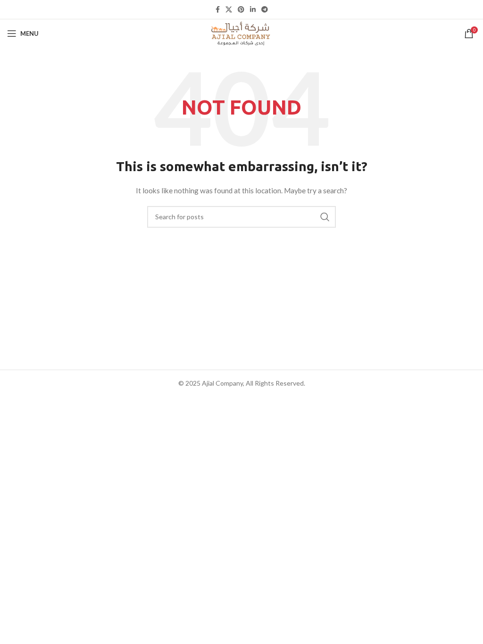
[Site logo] (241, 33)
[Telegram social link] (264, 9)
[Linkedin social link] (252, 9)
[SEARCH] (325, 217)
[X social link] (229, 9)
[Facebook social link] (218, 9)
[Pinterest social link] (241, 9)
